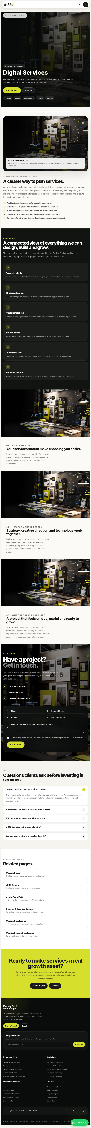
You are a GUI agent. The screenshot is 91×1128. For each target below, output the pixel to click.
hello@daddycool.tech (14, 1111)
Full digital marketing (54, 1073)
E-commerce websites (12, 1087)
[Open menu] (85, 4)
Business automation (11, 1094)
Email (24, 1026)
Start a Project (12, 90)
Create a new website (11, 1062)
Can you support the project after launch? (26, 836)
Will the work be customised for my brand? (26, 818)
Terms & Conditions (70, 1121)
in (78, 1111)
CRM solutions (8, 1090)
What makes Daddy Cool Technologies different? (29, 809)
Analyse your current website (14, 1076)
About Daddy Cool (54, 1087)
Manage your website (11, 1066)
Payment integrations (11, 1097)
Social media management (57, 1069)
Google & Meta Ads (54, 1066)
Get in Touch (15, 745)
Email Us (28, 90)
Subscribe (79, 1044)
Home (7, 15)
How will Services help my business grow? (26, 789)
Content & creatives (54, 1076)
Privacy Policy (56, 1121)
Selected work (52, 1090)
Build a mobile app (10, 1073)
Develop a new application (13, 1069)
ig (83, 1111)
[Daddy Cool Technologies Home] (9, 4)
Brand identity (8, 1101)
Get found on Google (55, 1062)
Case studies (52, 1097)
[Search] (80, 4)
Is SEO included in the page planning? (23, 827)
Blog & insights (52, 1094)
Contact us (51, 1101)
